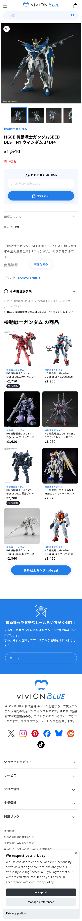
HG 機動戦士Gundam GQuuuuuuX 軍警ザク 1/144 (18, 491)
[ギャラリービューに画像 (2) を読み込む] (36, 115)
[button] (5, 5)
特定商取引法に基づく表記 (19, 842)
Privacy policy (16, 913)
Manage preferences (41, 901)
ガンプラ (68, 301)
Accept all (41, 892)
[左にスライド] (5, 116)
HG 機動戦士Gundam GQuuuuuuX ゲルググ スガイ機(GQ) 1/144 (59, 552)
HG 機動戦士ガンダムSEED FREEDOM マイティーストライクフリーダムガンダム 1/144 (60, 491)
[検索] (73, 15)
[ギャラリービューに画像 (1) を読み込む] (19, 115)
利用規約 (9, 831)
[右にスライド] (76, 116)
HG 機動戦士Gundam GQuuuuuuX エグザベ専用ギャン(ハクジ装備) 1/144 (21, 552)
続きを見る (41, 264)
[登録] (70, 658)
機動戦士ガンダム (15, 129)
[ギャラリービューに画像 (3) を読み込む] (54, 115)
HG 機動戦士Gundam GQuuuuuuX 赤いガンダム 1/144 (21, 374)
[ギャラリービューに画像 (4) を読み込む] (71, 115)
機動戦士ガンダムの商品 (41, 570)
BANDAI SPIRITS (29, 277)
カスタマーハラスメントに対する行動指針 (28, 848)
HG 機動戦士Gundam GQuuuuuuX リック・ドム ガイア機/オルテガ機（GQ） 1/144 (21, 435)
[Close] (76, 853)
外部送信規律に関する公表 (19, 836)
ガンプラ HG (14, 306)
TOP (6, 301)
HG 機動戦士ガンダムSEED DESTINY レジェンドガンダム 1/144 (60, 435)
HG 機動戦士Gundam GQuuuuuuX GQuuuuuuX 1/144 (59, 374)
